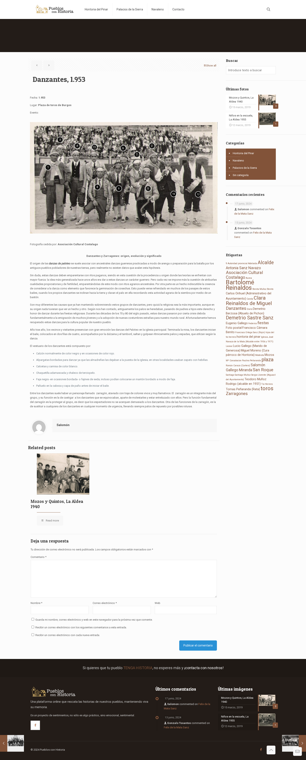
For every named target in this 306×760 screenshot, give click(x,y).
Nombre (36, 603)
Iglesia (264, 337)
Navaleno (238, 160)
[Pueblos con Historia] (54, 9)
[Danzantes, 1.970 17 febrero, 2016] (294, 743)
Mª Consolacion (233, 360)
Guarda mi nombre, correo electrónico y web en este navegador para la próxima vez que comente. (94, 619)
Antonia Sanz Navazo (243, 268)
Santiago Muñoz (243, 375)
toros (267, 388)
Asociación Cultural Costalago (244, 275)
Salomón (63, 425)
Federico (252, 323)
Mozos (269, 355)
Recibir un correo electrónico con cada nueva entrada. (67, 635)
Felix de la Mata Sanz (176, 727)
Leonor (229, 346)
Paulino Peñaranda (251, 360)
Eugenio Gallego (237, 323)
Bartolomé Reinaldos (240, 285)
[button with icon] (35, 725)
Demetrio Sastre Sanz (250, 318)
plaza (267, 359)
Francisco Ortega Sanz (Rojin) (250, 332)
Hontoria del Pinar (243, 153)
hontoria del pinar (248, 337)
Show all (211, 65)
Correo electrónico (105, 603)
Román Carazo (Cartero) (238, 365)
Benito (270, 289)
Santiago (230, 375)
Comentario (38, 557)
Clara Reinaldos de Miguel (249, 300)
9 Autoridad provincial (237, 263)
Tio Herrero (267, 384)
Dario (249, 309)
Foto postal (234, 328)
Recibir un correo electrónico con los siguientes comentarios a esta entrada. (81, 627)
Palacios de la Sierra (245, 167)
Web (157, 603)
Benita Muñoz (259, 289)
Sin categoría (241, 175)
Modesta (259, 355)
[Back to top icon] (271, 750)
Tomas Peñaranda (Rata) (243, 389)
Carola (250, 299)
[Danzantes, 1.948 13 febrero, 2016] (12, 743)
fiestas (263, 323)
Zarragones (237, 393)
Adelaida (252, 263)
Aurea (249, 278)
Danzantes (236, 308)
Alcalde (266, 262)
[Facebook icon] (260, 749)
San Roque (263, 369)
